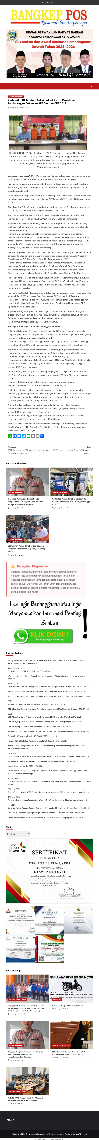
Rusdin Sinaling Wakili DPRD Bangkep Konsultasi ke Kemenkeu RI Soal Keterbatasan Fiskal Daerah (48, 792)
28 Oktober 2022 (22, 107)
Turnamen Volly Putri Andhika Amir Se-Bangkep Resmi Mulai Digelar (36, 761)
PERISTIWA (57, 1000)
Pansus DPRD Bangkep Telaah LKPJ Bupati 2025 (27, 736)
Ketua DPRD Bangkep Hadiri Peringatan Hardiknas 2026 (31, 704)
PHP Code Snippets (41, 1139)
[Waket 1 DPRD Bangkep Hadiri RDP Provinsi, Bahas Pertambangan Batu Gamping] (27, 1081)
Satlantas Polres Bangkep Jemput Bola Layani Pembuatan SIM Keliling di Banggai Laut (71, 501)
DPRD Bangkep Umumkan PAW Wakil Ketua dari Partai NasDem (34, 726)
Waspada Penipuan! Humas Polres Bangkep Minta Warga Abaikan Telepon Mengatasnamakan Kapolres (25, 501)
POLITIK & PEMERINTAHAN (17, 1000)
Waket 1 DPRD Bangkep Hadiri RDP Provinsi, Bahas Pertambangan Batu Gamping (41, 691)
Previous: (28, 450)
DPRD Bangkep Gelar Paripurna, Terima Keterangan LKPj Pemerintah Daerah (39, 717)
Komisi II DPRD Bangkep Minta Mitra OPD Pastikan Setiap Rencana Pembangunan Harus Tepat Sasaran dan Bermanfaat (46, 747)
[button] (8, 86)
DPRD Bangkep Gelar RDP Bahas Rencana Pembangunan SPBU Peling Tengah (39, 722)
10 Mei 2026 (20, 1104)
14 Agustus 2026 (21, 1014)
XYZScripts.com (59, 1139)
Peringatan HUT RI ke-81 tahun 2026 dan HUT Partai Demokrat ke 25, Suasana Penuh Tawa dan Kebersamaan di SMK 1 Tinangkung (47, 661)
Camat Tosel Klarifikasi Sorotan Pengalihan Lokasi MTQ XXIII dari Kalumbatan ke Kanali (44, 756)
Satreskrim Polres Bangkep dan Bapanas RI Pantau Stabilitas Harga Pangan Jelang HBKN (26, 549)
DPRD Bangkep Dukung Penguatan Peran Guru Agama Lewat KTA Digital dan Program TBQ (45, 709)
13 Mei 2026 (20, 508)
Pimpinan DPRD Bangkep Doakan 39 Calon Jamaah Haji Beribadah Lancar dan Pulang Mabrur (46, 696)
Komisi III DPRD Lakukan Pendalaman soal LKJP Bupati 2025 (33, 741)
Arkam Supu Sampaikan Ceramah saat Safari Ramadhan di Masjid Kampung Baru (41, 817)
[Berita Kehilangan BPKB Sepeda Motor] (71, 989)
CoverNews (70, 1134)
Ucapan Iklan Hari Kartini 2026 (20, 766)
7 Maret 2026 (65, 508)
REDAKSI (11, 1120)
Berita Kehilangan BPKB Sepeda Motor (24, 671)
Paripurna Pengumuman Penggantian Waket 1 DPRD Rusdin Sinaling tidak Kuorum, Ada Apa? (46, 800)
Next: (72, 450)
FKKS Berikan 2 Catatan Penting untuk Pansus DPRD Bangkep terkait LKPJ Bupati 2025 (44, 687)
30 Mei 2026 (64, 1009)
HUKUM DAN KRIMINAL (16, 97)
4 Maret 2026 (20, 555)
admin (12, 107)
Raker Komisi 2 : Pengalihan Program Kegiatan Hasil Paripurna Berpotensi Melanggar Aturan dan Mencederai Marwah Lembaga (47, 772)
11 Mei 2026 (64, 1058)
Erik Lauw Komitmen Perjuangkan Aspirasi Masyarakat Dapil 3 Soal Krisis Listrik (40, 813)
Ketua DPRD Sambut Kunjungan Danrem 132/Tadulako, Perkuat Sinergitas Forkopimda (43, 731)
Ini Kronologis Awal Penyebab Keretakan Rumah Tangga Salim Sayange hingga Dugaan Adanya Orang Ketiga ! (49, 782)
